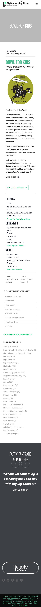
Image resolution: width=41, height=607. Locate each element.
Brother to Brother (13, 309)
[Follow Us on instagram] (12, 580)
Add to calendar (17, 188)
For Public (16, 219)
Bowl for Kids (8, 369)
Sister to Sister (12, 313)
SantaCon (7, 424)
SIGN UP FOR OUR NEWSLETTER (17, 335)
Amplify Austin (9, 347)
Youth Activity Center (15, 318)
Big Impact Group (10, 363)
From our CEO (8, 385)
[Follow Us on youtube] (21, 580)
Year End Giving (9, 434)
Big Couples (8, 356)
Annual (9, 219)
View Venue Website (14, 269)
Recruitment (8, 421)
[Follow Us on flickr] (8, 580)
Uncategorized (9, 430)
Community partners (11, 372)
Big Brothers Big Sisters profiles (15, 353)
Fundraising (25, 219)
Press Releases (9, 417)
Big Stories (7, 366)
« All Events (11, 50)
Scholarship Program (11, 427)
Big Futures (7, 360)
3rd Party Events (12, 322)
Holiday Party (8, 395)
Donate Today (20, 568)
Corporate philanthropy (12, 376)
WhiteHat (25, 605)
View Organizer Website (15, 245)
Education (7, 379)
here (17, 176)
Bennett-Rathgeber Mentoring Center (18, 350)
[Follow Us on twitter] (17, 580)
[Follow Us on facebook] (3, 580)
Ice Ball (6, 398)
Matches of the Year (11, 405)
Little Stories (8, 401)
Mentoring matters (10, 408)
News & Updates (9, 414)
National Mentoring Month (13, 411)
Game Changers (10, 392)
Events (6, 382)
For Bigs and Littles (13, 296)
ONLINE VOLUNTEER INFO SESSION (12, 279)
